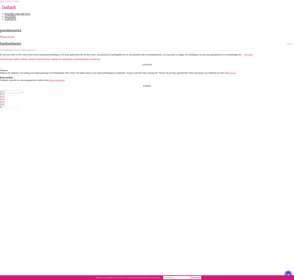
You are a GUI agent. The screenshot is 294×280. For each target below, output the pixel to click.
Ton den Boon (8, 50)
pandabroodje (44, 59)
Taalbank (9, 7)
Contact (232, 73)
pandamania (67, 59)
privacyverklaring (57, 80)
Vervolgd (249, 54)
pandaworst (95, 59)
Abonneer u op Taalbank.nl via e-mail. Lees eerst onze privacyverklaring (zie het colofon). (128, 278)
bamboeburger (6, 59)
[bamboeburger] (7, 36)
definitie (23, 59)
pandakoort (56, 59)
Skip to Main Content (9, 1)
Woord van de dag (28, 50)
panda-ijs (33, 59)
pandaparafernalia (81, 59)
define (16, 59)
